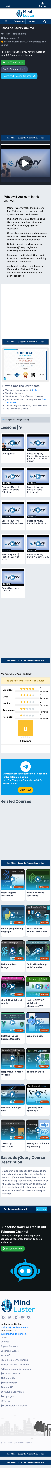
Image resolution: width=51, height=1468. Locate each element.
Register (36, 390)
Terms (6, 1401)
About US (8, 1387)
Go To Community (13, 69)
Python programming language (16, 1369)
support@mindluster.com (14, 1334)
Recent (31, 21)
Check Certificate (12, 1373)
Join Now (41, 1209)
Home (4, 1337)
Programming (23, 419)
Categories (19, 21)
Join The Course (14, 62)
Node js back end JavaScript (15, 1364)
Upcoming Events (10, 1351)
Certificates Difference (15, 1405)
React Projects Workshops (14, 1360)
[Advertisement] (25, 108)
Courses (5, 1341)
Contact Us (9, 1378)
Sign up (42, 6)
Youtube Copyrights (13, 1392)
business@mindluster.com (14, 1327)
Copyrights (9, 1396)
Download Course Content (18, 76)
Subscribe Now (14, 1248)
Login (8, 6)
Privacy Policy (10, 1382)
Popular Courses (9, 1346)
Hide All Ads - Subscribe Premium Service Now (25, 138)
